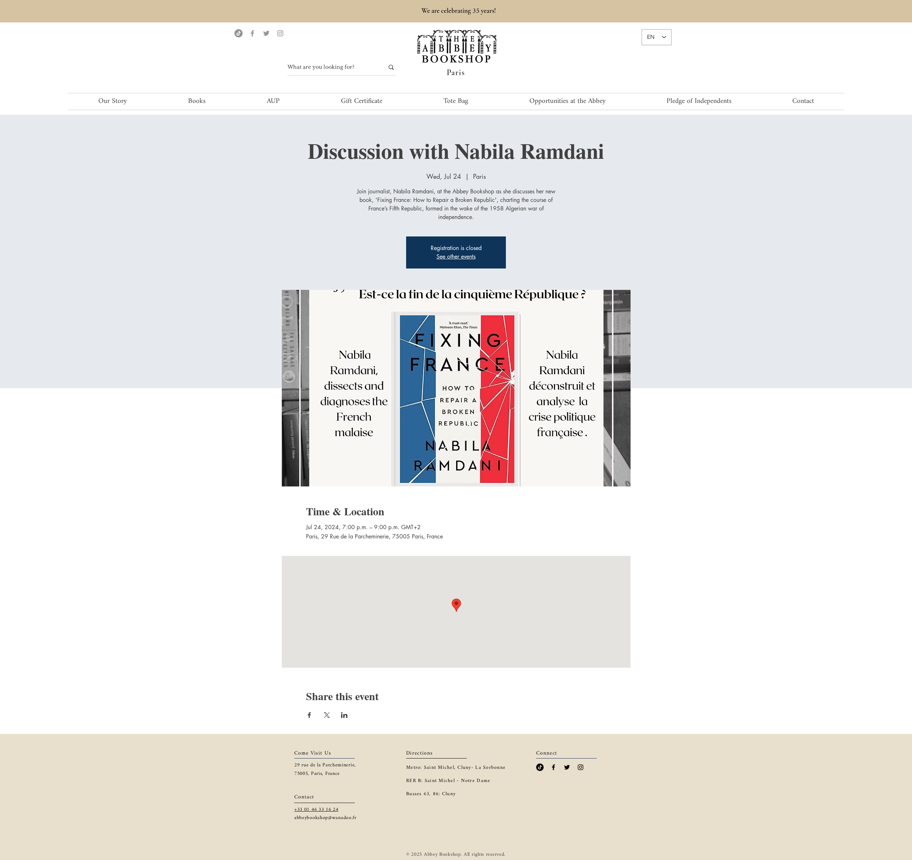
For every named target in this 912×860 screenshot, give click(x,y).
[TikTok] (238, 33)
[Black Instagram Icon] (580, 767)
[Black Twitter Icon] (567, 767)
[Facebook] (252, 33)
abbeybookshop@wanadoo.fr (325, 818)
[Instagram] (280, 33)
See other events (456, 256)
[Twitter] (266, 33)
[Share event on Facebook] (309, 715)
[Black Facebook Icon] (553, 767)
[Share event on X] (326, 715)
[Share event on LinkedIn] (344, 715)
